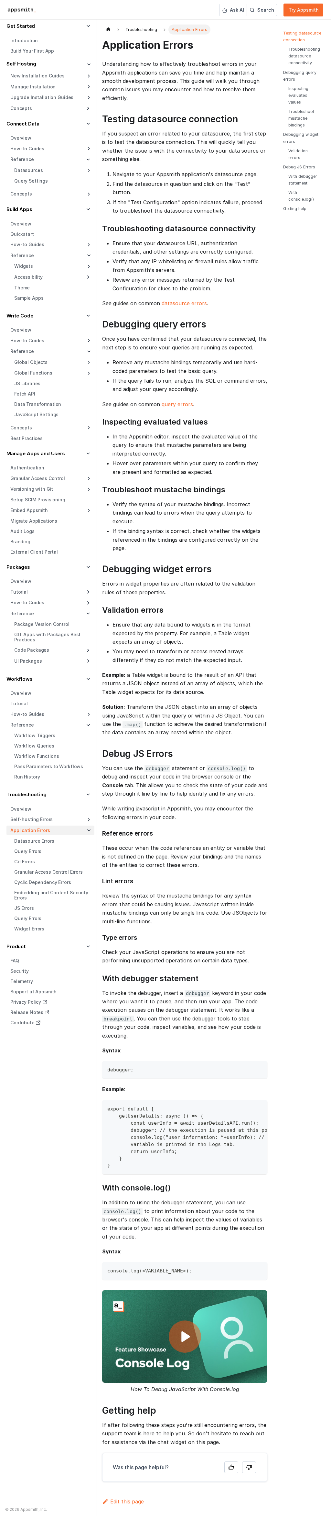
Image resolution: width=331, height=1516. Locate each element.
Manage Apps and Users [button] (35, 453)
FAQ (14, 960)
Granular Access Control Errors (48, 872)
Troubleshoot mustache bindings (301, 118)
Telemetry (21, 981)
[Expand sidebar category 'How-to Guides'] (88, 149)
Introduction (24, 40)
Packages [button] (18, 567)
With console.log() (301, 196)
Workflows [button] (19, 679)
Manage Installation (33, 86)
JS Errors (24, 908)
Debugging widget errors (300, 138)
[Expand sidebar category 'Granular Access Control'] (88, 478)
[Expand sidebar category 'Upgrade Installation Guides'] (88, 98)
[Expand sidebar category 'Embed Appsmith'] (88, 510)
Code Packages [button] (31, 650)
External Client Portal (34, 552)
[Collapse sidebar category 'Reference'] (88, 255)
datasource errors (184, 303)
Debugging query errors (299, 76)
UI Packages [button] (28, 661)
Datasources (28, 170)
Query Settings (31, 181)
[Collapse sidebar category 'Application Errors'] (88, 830)
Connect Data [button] (22, 124)
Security (19, 971)
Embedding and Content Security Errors (51, 895)
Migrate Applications (33, 521)
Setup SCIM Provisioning (37, 499)
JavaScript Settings (36, 414)
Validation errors (298, 154)
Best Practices (26, 438)
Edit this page (127, 1501)
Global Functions (33, 373)
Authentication (27, 467)
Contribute (22, 1022)
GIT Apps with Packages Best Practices (47, 637)
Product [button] (16, 946)
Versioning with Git (31, 489)
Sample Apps (28, 298)
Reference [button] (22, 159)
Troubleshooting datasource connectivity (304, 56)
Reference (22, 255)
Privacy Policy (25, 1002)
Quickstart (22, 234)
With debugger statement (302, 180)
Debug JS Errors (299, 167)
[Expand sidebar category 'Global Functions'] (88, 373)
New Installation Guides (37, 75)
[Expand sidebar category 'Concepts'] (88, 194)
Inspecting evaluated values (298, 95)
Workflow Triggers (34, 735)
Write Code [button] (19, 316)
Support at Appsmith (33, 991)
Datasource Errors (34, 841)
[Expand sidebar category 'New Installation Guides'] (88, 76)
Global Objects (31, 362)
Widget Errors (29, 928)
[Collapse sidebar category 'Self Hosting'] (88, 64)
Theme (22, 287)
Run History (27, 776)
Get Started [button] (20, 26)
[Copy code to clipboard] (259, 1069)
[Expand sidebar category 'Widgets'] (88, 266)
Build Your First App (32, 51)
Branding (20, 541)
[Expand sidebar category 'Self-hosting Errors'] (88, 820)
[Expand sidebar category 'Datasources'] (88, 170)
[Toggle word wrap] (247, 1108)
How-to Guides (27, 148)
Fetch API (24, 394)
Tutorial (19, 703)
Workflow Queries (34, 745)
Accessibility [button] (28, 277)
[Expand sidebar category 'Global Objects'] (88, 362)
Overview (20, 138)
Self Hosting (21, 64)
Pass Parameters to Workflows (48, 766)
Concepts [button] (21, 108)
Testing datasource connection (302, 36)
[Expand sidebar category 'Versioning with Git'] (88, 489)
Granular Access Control (37, 478)
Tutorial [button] (19, 592)
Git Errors (24, 861)
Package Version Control (41, 624)
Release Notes (26, 1012)
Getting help (294, 208)
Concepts (21, 193)
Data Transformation (37, 404)
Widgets (23, 266)
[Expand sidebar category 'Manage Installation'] (88, 87)
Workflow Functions (36, 756)
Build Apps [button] (19, 209)
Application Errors (30, 830)
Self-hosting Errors (31, 819)
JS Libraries (27, 383)
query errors (177, 404)
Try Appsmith (304, 10)
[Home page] (108, 30)
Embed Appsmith (29, 510)
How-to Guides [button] (27, 602)
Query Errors (27, 851)
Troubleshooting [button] (26, 794)
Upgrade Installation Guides (41, 97)
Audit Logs (22, 531)
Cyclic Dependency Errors (42, 882)
